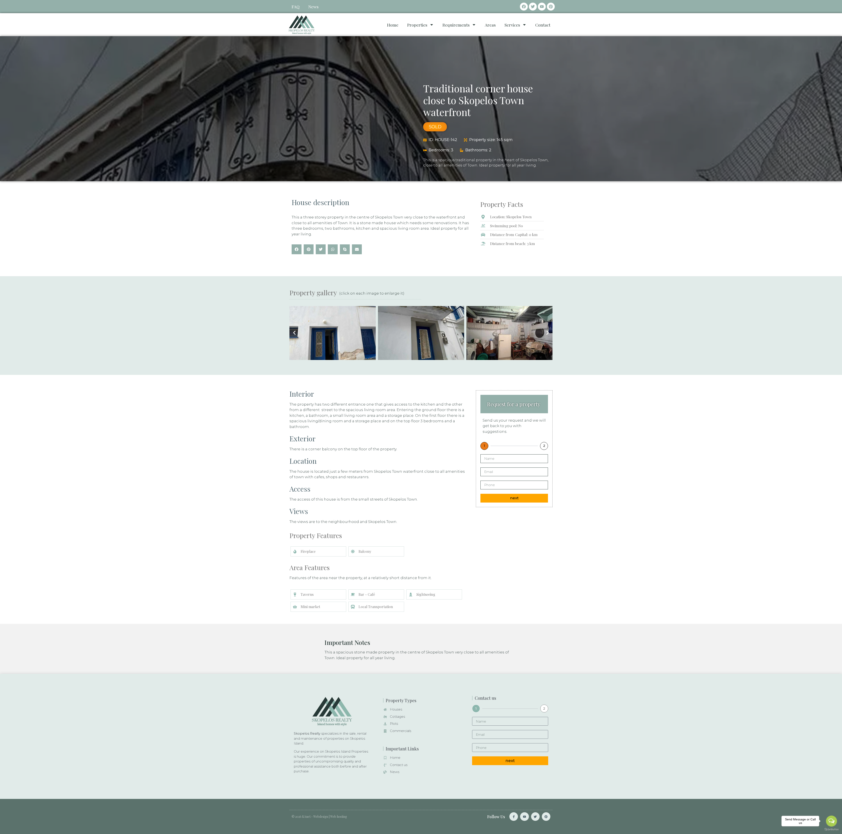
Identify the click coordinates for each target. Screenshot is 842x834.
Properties (417, 25)
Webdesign (320, 816)
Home (392, 25)
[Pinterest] (551, 7)
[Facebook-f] (513, 816)
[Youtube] (542, 7)
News (313, 6)
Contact (542, 25)
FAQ (296, 6)
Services (512, 25)
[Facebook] (524, 7)
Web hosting (338, 816)
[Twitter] (533, 7)
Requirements (456, 25)
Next (514, 498)
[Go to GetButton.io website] (831, 829)
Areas (490, 25)
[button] (296, 249)
